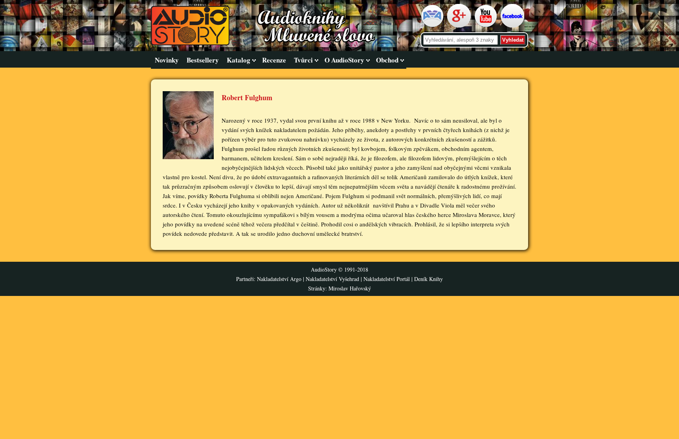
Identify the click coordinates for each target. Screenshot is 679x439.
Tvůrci (303, 60)
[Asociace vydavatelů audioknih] (433, 26)
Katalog (238, 60)
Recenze (274, 60)
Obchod (387, 60)
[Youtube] (486, 26)
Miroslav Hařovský (349, 288)
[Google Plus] (460, 26)
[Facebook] (513, 26)
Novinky (167, 60)
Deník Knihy (428, 279)
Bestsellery (203, 60)
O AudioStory (344, 60)
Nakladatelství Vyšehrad (333, 279)
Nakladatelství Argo (279, 279)
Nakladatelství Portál (386, 279)
